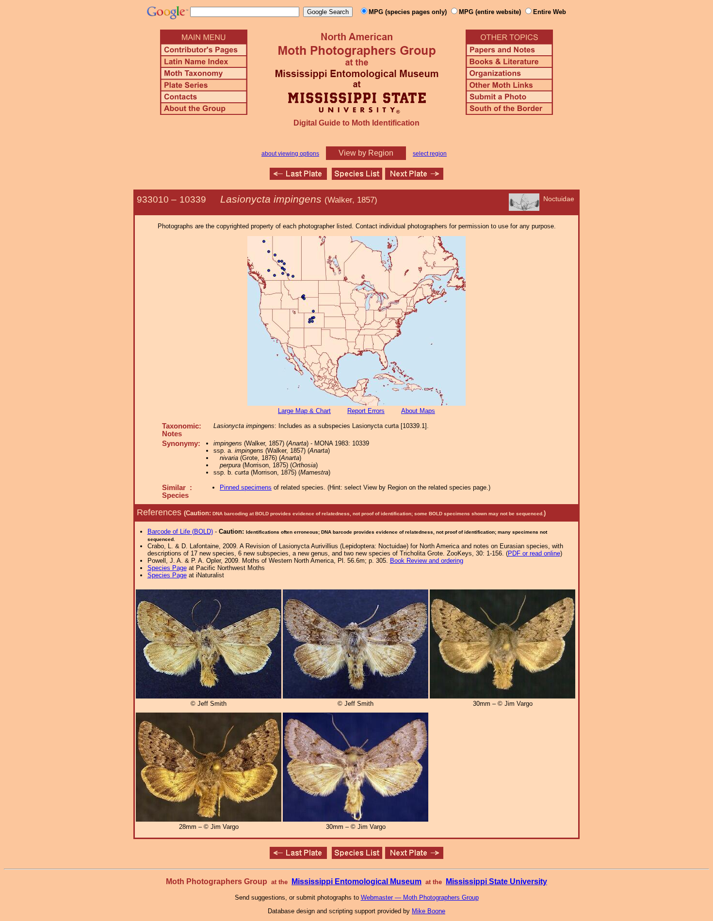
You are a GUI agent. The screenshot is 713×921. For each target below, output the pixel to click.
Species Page (167, 568)
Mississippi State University (496, 881)
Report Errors (366, 410)
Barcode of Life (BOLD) (180, 531)
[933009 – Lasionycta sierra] (298, 177)
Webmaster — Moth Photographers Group (420, 897)
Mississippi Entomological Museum (356, 881)
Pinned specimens (246, 487)
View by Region (366, 153)
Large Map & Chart (304, 410)
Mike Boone (428, 911)
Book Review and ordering (426, 560)
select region (430, 153)
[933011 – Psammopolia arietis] (414, 177)
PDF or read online (534, 553)
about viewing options (290, 153)
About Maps (418, 410)
